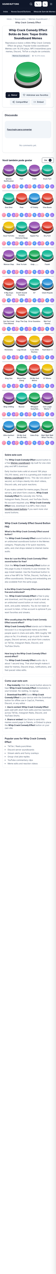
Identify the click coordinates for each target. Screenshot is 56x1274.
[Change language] (38, 4)
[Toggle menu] (51, 4)
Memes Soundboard (38, 19)
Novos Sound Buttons (21, 11)
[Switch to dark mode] (45, 4)
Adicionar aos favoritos (37, 95)
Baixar (14, 95)
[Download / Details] (14, 186)
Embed (40, 102)
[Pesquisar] (31, 4)
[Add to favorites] (4, 186)
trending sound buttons (16, 509)
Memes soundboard (20, 463)
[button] (28, 75)
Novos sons (20, 19)
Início (5, 11)
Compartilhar (22, 102)
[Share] (9, 186)
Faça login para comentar (19, 129)
